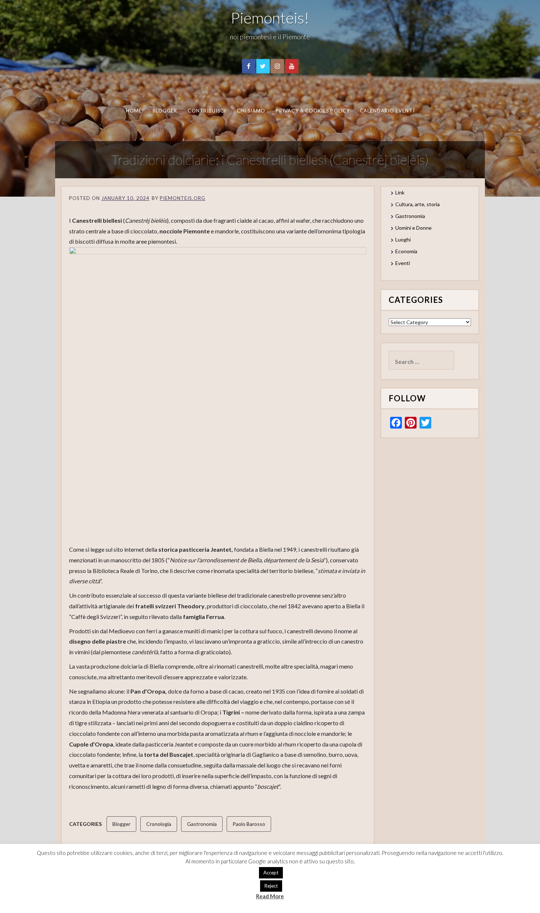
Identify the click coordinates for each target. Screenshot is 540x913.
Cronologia (158, 824)
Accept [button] (270, 873)
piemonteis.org (182, 198)
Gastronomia (202, 824)
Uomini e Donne (413, 228)
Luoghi (403, 239)
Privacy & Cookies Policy (313, 111)
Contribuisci (207, 111)
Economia (406, 251)
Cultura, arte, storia (417, 204)
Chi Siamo (251, 111)
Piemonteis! (270, 17)
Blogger (164, 111)
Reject (271, 886)
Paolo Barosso (249, 824)
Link (399, 192)
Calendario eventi (387, 111)
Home (133, 111)
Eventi (402, 263)
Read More (270, 896)
